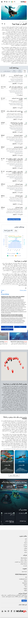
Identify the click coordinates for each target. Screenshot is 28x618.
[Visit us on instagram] (14, 611)
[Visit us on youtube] (2, 611)
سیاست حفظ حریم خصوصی (21, 561)
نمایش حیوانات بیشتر (14, 475)
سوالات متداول (24, 559)
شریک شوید (24, 571)
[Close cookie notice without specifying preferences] (25, 288)
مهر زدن (25, 565)
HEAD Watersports (21, 574)
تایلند (26, 539)
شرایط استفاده (23, 563)
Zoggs (25, 588)
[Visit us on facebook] (11, 611)
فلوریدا (25, 546)
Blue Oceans (24, 558)
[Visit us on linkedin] (5, 611)
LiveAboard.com (23, 579)
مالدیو (25, 552)
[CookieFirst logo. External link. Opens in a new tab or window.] (1, 292)
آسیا (26, 21)
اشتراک (24, 600)
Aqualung (24, 583)
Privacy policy (23, 290)
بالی (20, 21)
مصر (26, 540)
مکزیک (25, 550)
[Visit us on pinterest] (8, 611)
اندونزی (23, 21)
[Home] (23, 2)
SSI (26, 577)
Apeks (25, 584)
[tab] (25, 71)
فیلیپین (25, 548)
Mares (25, 581)
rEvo (26, 586)
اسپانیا (25, 542)
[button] (11, 360)
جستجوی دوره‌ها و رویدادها (14, 219)
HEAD (25, 590)
